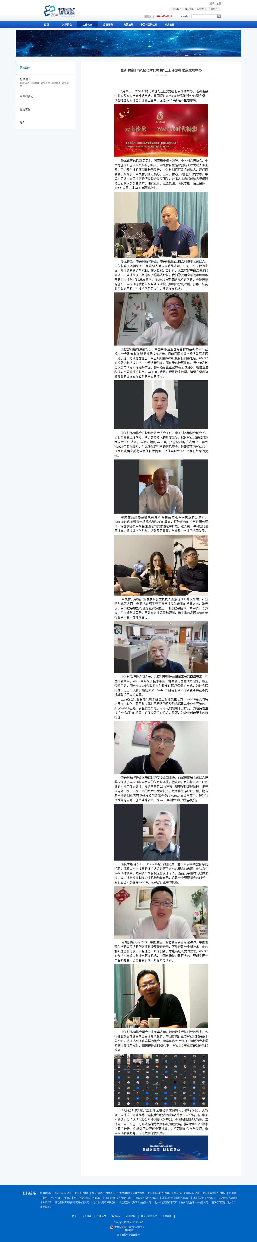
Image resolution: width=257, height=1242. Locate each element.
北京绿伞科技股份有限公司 (175, 1198)
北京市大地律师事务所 (104, 1202)
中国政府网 (46, 1193)
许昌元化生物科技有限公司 (194, 1202)
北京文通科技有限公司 (204, 1198)
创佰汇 (67, 1198)
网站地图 (128, 1230)
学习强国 (55, 1198)
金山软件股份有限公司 (147, 1198)
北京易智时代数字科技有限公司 (135, 1202)
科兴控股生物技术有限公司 (87, 1198)
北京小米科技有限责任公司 (118, 1198)
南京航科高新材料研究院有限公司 (72, 1202)
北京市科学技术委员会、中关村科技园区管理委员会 (118, 1193)
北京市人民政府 (63, 1193)
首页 (46, 24)
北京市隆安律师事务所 (166, 1202)
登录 (212, 3)
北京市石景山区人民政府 (186, 1193)
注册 (218, 3)
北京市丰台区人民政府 (214, 1193)
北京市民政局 (81, 1193)
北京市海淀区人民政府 (159, 1193)
